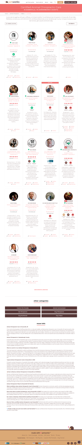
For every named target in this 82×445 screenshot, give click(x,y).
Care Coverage (33, 435)
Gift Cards (47, 435)
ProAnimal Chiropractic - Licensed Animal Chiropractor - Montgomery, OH (68, 46)
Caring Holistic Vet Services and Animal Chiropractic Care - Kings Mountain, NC (32, 206)
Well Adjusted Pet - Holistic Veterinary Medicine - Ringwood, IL (68, 99)
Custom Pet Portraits (23, 308)
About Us (24, 435)
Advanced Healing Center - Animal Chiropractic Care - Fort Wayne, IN (50, 99)
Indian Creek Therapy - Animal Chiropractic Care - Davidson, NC (68, 206)
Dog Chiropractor (59, 312)
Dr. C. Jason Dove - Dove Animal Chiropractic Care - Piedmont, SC (50, 153)
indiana (22, 13)
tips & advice (39, 2)
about (46, 2)
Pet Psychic (39, 438)
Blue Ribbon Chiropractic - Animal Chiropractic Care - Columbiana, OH (14, 258)
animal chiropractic (14, 13)
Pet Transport (30, 438)
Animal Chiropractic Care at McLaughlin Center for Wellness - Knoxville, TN (13, 99)
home (6, 13)
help (51, 2)
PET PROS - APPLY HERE (70, 2)
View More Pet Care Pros (41, 289)
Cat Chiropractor (22, 312)
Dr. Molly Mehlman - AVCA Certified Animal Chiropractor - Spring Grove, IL (13, 153)
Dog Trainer (59, 315)
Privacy (58, 435)
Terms (53, 435)
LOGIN (60, 2)
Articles (40, 435)
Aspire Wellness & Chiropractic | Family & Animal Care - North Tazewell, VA (32, 153)
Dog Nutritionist (22, 315)
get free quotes (30, 2)
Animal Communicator (59, 308)
